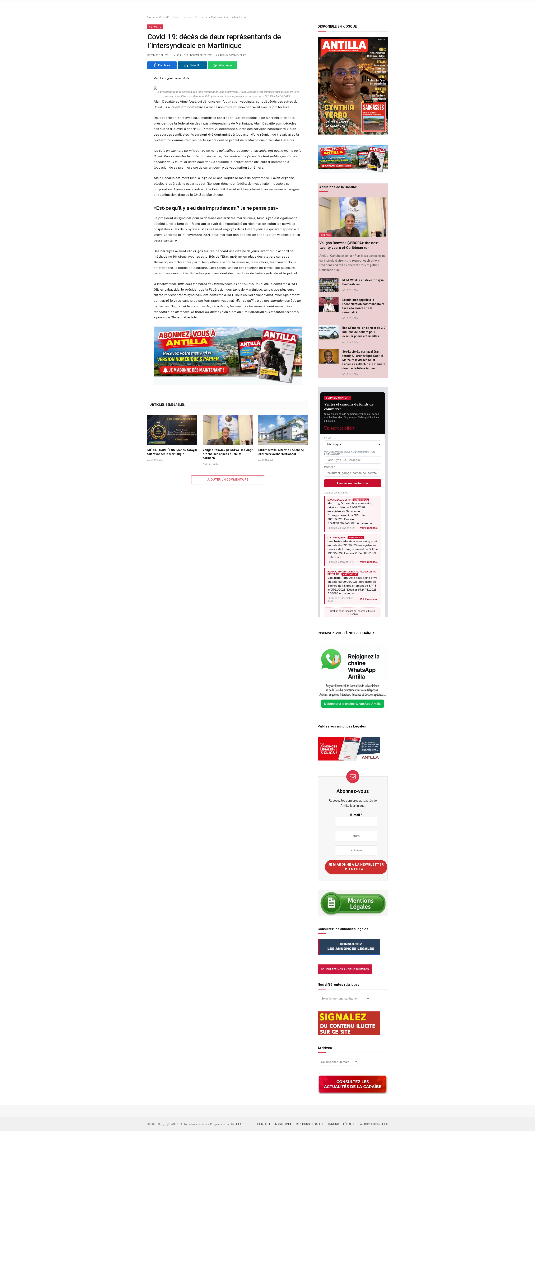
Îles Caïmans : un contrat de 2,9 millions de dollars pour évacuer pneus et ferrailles (363, 332)
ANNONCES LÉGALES (341, 1124)
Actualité (155, 26)
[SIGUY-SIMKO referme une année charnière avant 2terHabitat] (283, 430)
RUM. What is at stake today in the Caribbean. (363, 282)
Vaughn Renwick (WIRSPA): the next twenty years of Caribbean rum (349, 245)
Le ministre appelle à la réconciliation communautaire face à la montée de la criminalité (363, 306)
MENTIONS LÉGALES (309, 1124)
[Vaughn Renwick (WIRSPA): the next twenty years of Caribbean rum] (352, 217)
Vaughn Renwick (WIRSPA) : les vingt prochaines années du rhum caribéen (228, 454)
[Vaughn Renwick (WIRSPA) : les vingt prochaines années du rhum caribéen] (228, 430)
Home (151, 17)
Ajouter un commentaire (227, 479)
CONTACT (263, 1124)
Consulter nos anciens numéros (345, 969)
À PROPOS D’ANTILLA (374, 1124)
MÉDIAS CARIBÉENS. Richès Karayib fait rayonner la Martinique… (172, 452)
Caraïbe (326, 235)
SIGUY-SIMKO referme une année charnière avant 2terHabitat (281, 452)
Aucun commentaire (233, 55)
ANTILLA (236, 1124)
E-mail (356, 814)
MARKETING (283, 1124)
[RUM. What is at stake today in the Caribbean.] (329, 285)
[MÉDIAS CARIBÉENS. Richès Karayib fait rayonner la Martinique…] (172, 430)
